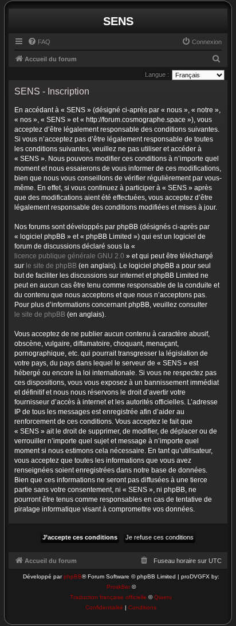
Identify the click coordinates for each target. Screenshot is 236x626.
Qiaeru (163, 597)
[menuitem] (38, 42)
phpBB (73, 576)
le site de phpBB (51, 266)
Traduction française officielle (108, 597)
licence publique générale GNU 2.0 (69, 256)
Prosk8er (118, 587)
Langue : (157, 74)
